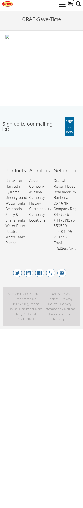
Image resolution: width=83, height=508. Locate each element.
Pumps (10, 243)
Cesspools (13, 209)
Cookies (53, 299)
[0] (69, 5)
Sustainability (40, 209)
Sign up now (69, 126)
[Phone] (50, 273)
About (34, 181)
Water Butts (15, 226)
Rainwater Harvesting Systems (14, 186)
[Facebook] (39, 273)
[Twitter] (17, 273)
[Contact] (61, 273)
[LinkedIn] (28, 273)
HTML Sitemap (59, 294)
